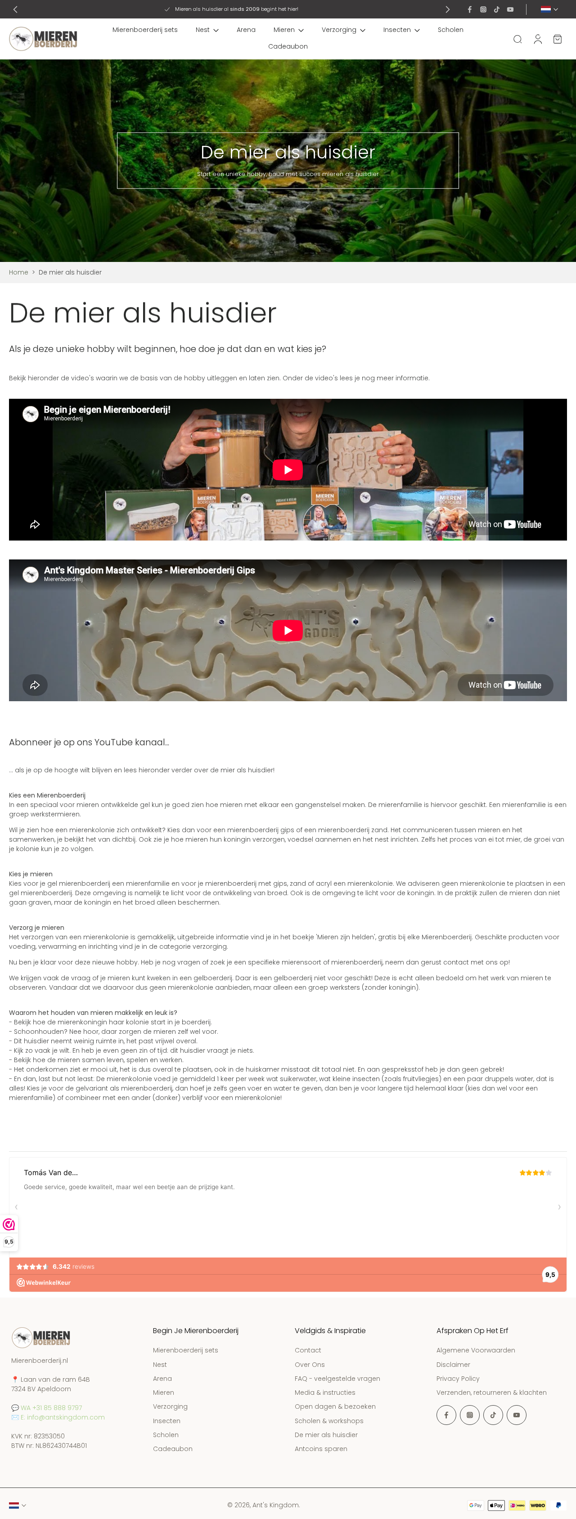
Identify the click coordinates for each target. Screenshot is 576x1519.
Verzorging (339, 29)
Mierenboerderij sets (145, 29)
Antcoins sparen (321, 1449)
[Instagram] (483, 9)
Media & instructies (325, 1392)
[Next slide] (448, 9)
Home (18, 272)
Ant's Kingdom (275, 1505)
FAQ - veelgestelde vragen (337, 1379)
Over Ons (310, 1365)
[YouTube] (510, 9)
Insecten (397, 29)
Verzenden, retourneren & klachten (491, 1392)
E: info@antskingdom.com (63, 1417)
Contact (308, 1351)
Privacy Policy (458, 1379)
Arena (246, 29)
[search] (517, 39)
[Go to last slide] (15, 9)
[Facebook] (470, 9)
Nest (203, 29)
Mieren (284, 29)
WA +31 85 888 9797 (51, 1407)
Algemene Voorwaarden (475, 1351)
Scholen (451, 29)
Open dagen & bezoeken (335, 1407)
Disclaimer (453, 1365)
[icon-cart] (557, 39)
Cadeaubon (288, 46)
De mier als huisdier (326, 1435)
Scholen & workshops (329, 1421)
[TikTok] (497, 9)
